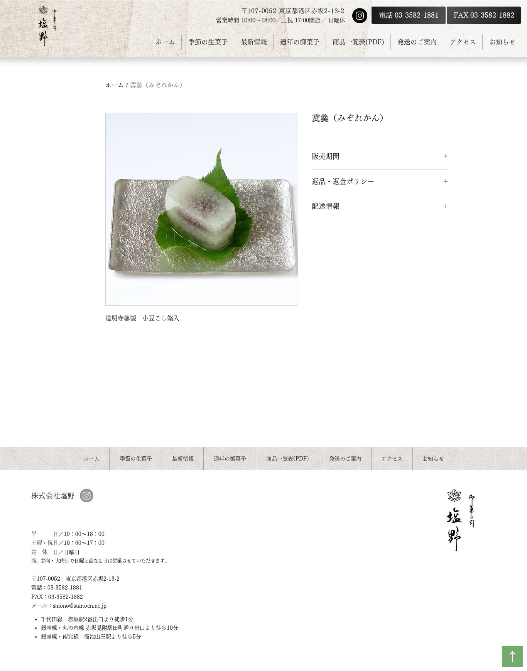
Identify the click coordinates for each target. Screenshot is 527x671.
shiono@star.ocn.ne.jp (79, 605)
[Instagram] (359, 15)
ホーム (114, 85)
